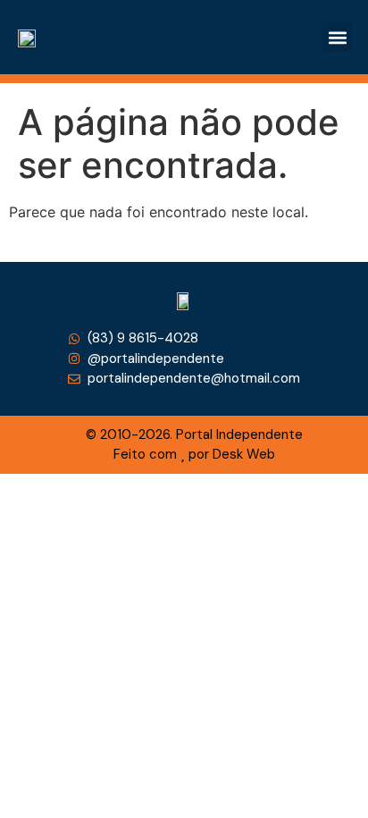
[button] (337, 37)
